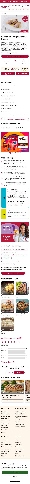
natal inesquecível (7, 249)
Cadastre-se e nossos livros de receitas (15, 1)
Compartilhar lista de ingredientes (16, 119)
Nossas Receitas (5, 414)
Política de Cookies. (13, 468)
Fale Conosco (4, 425)
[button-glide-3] (17, 152)
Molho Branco (4, 453)
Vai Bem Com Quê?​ (19, 420)
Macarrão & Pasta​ (19, 449)
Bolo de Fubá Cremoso (6, 444)
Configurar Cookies (15, 481)
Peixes (16, 453)
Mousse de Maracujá (6, 446)
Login (9, 372)
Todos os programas (20, 426)
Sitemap (3, 432)
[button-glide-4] (18, 152)
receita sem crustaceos (20, 255)
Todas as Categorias (19, 456)
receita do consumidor (8, 263)
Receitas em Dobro (19, 414)
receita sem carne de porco (9, 252)
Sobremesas (18, 442)
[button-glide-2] (15, 152)
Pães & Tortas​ (18, 451)
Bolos (16, 440)
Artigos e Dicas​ (4, 418)
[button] (22, 73)
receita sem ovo (6, 258)
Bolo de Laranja (5, 451)
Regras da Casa (5, 430)
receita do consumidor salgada (10, 261)
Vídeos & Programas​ (6, 420)
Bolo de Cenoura (5, 442)
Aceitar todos (15, 472)
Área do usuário (5, 423)
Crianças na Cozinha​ (20, 424)
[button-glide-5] (20, 152)
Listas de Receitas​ (5, 416)
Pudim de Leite (4, 440)
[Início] (4, 7)
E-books (27, 9)
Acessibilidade (4, 427)
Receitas (12, 9)
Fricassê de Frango (5, 449)
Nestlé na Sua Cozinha (20, 411)
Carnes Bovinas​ (18, 444)
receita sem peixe (7, 255)
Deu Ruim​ (17, 422)
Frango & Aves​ (18, 446)
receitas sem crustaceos (20, 249)
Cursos (19, 9)
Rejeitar (15, 476)
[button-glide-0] (12, 152)
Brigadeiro (3, 456)
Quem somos (4, 411)
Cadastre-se (19, 372)
